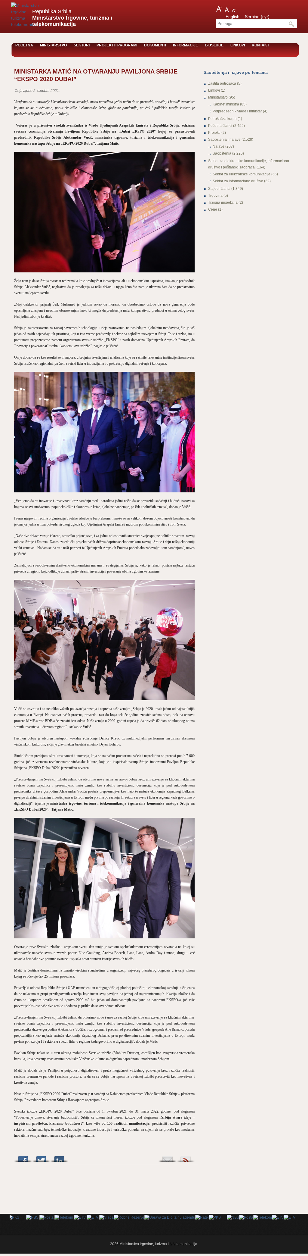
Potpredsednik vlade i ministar (237, 111)
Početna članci (220, 126)
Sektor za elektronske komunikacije (241, 174)
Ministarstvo (53, 45)
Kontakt (260, 45)
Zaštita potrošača (222, 83)
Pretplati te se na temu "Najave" (186, 1157)
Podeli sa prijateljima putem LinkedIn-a (59, 1157)
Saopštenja (222, 153)
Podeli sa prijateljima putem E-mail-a (168, 1157)
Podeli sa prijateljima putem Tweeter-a (41, 1157)
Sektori (82, 45)
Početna (24, 45)
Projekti (214, 132)
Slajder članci (219, 189)
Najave (218, 146)
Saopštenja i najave (224, 139)
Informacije (185, 45)
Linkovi (237, 45)
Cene (212, 209)
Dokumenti (155, 45)
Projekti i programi (117, 45)
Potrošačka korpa (222, 119)
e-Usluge (214, 45)
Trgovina (215, 195)
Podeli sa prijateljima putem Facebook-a (23, 1157)
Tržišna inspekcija (223, 202)
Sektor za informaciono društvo (238, 181)
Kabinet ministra (226, 104)
